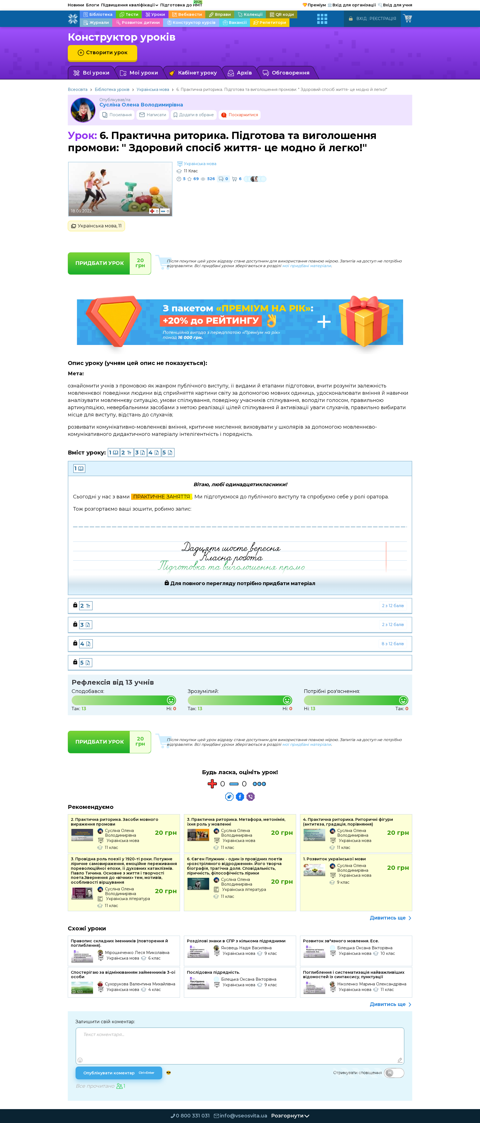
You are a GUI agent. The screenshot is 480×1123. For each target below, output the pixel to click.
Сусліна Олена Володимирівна (141, 105)
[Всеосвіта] (73, 19)
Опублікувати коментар (118, 1072)
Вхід (361, 18)
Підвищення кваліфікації (129, 5)
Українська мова (153, 89)
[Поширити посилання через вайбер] (250, 796)
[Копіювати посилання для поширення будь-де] (229, 796)
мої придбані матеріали (306, 265)
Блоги (92, 5)
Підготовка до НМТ (181, 4)
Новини (76, 5)
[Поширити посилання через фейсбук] (240, 796)
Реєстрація (382, 18)
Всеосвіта (78, 89)
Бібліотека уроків (112, 89)
